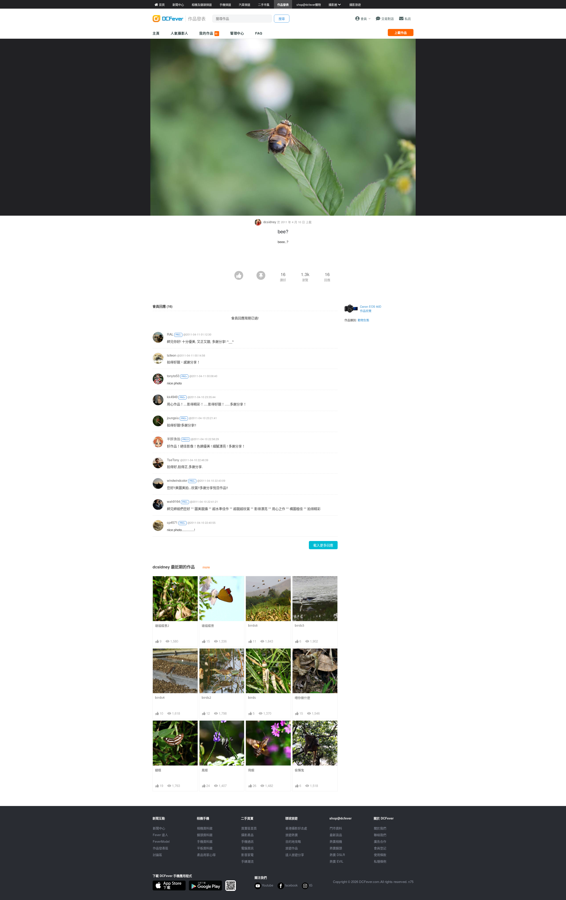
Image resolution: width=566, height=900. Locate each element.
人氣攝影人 (179, 33)
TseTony (173, 459)
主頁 (156, 33)
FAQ (258, 33)
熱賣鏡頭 (336, 848)
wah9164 (173, 501)
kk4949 (172, 396)
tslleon (171, 355)
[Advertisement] (283, 259)
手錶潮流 (247, 861)
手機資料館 (204, 841)
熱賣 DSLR (337, 854)
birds (252, 697)
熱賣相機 (336, 841)
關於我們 (380, 828)
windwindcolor (177, 480)
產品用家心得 (206, 854)
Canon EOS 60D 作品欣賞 (370, 308)
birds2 (206, 697)
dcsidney (269, 221)
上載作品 (400, 32)
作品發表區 (160, 848)
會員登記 (380, 848)
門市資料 (336, 828)
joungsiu (173, 417)
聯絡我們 (380, 835)
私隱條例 (380, 861)
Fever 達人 (160, 835)
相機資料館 (204, 828)
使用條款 (380, 854)
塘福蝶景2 (162, 626)
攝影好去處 (296, 828)
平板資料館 (204, 848)
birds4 (159, 697)
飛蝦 (251, 770)
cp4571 (172, 522)
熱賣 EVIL (336, 861)
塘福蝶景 (208, 626)
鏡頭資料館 (204, 835)
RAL (170, 334)
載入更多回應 (323, 545)
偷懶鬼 (299, 770)
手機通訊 (247, 841)
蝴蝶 (158, 770)
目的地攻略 (293, 841)
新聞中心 (159, 828)
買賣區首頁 (249, 828)
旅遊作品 (291, 848)
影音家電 (247, 854)
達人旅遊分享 (294, 854)
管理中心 (237, 33)
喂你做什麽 (302, 698)
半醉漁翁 (173, 438)
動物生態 (363, 320)
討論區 (157, 854)
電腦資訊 (247, 848)
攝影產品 (247, 835)
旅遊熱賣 (291, 835)
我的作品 (208, 33)
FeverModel (161, 841)
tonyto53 (173, 375)
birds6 (253, 625)
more (206, 567)
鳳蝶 (205, 770)
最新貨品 (336, 835)
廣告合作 (380, 841)
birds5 (299, 625)
